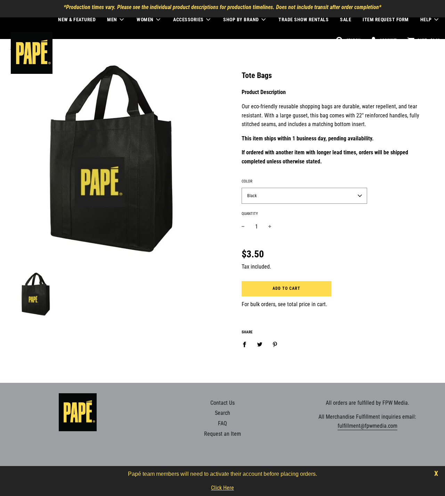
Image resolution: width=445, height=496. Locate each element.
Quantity (250, 213)
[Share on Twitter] (260, 344)
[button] (304, 196)
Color (247, 181)
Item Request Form (386, 19)
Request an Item (222, 434)
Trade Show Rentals (303, 19)
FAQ (222, 423)
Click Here (222, 488)
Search (222, 413)
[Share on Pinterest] (275, 344)
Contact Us (222, 403)
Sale (345, 19)
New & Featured (77, 19)
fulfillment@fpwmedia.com (367, 426)
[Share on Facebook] (246, 344)
